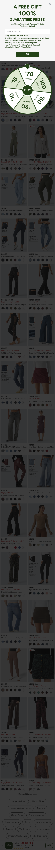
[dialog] (27, 425)
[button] (27, 90)
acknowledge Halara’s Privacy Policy (17, 47)
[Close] (50, 4)
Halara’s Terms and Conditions (15, 45)
